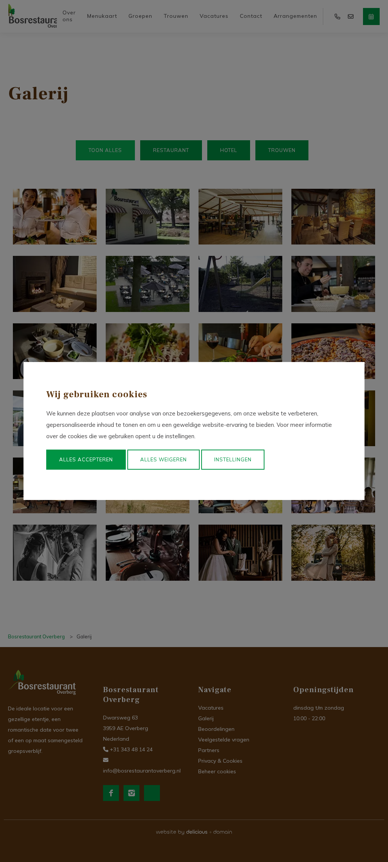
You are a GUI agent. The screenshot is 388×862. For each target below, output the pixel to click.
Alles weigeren (163, 459)
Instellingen (233, 459)
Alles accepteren (86, 459)
